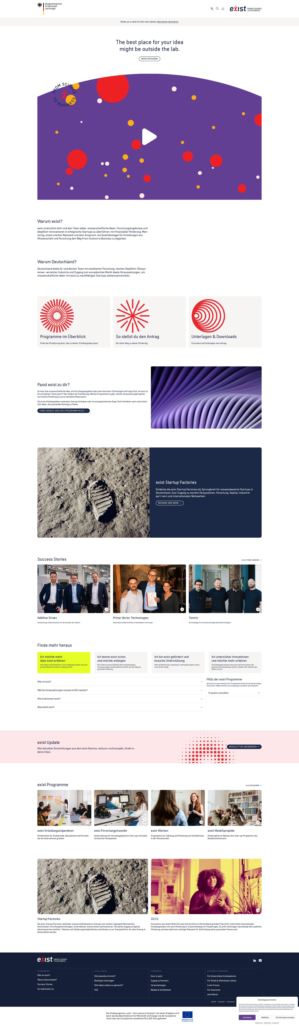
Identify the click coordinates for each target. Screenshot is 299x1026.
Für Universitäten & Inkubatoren (221, 976)
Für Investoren (213, 990)
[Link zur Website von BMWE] (49, 9)
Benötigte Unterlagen (104, 980)
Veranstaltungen (158, 985)
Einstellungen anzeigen (285, 1017)
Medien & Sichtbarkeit (161, 990)
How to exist (156, 976)
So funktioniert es (45, 989)
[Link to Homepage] (52, 959)
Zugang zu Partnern (159, 980)
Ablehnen (265, 1017)
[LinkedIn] (254, 960)
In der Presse (213, 985)
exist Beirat (212, 994)
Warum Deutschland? (47, 979)
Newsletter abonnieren (167, 21)
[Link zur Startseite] (246, 8)
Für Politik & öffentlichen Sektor (222, 980)
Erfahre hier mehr (168, 503)
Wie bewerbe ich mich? (105, 976)
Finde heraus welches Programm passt (62, 410)
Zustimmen (247, 1017)
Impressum (275, 1023)
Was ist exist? (43, 975)
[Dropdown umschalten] (259, 693)
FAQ (96, 990)
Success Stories (45, 984)
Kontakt (213, 1002)
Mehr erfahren (149, 58)
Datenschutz (259, 1023)
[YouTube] (260, 960)
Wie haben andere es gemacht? (108, 985)
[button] (149, 137)
